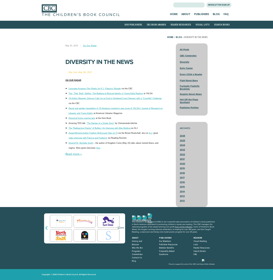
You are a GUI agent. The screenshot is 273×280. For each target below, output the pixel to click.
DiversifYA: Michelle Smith (81, 143)
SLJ (150, 133)
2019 (182, 168)
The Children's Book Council (81, 14)
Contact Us (137, 257)
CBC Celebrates (188, 55)
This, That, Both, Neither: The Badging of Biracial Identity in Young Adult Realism (106, 93)
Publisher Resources (168, 244)
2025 (182, 140)
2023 (182, 149)
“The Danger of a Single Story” (100, 123)
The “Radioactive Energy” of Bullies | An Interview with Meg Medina (100, 128)
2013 (182, 196)
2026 (182, 136)
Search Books (222, 24)
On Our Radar (90, 45)
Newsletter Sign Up (219, 5)
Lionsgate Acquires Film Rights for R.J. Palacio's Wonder (95, 88)
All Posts (184, 49)
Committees (137, 254)
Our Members (165, 241)
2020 (182, 163)
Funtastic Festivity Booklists (190, 87)
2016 (182, 182)
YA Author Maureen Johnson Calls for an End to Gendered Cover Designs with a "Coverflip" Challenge (115, 98)
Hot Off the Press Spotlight (189, 101)
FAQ (226, 14)
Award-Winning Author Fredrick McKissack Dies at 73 (93, 133)
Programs (136, 251)
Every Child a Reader (191, 74)
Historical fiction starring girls (82, 118)
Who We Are (137, 248)
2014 (182, 191)
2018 (182, 173)
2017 (182, 177)
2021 (182, 159)
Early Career (186, 68)
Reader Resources (181, 24)
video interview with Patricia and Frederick (88, 138)
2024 (182, 145)
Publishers (201, 14)
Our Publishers (133, 24)
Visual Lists (202, 24)
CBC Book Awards (156, 24)
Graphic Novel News (191, 94)
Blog (216, 14)
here (98, 148)
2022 (182, 154)
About (185, 14)
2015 (182, 187)
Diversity (184, 62)
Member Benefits (166, 248)
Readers (198, 238)
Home (174, 14)
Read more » (73, 154)
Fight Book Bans (189, 80)
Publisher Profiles (189, 107)
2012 (182, 200)
